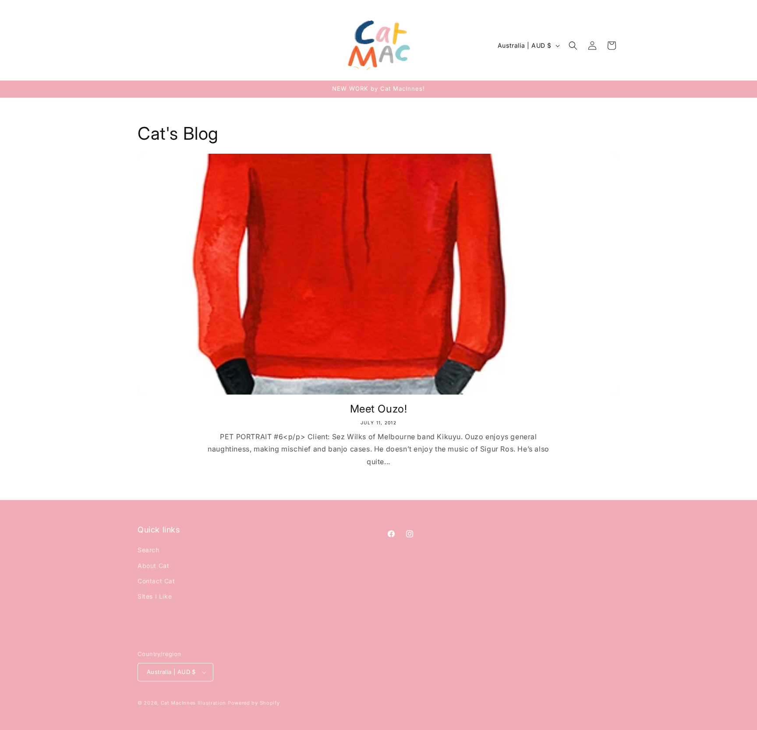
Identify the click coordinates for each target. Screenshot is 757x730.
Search (148, 550)
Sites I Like (155, 596)
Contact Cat (156, 581)
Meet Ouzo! (378, 408)
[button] (573, 45)
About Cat (153, 565)
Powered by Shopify (254, 703)
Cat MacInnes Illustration (193, 703)
